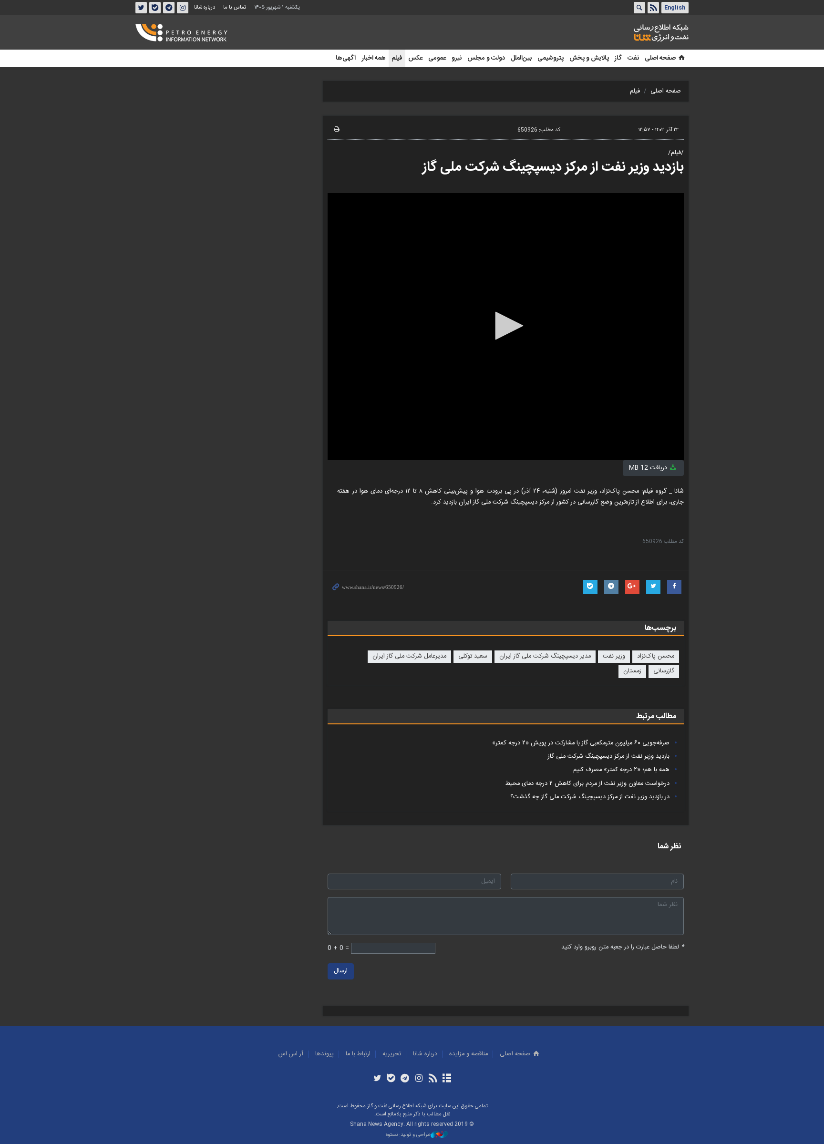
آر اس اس (290, 1054)
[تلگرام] (405, 1079)
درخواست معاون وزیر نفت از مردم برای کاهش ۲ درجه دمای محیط (587, 783)
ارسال (341, 971)
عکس (415, 58)
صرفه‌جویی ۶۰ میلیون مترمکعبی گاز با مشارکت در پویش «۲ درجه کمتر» (581, 743)
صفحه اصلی (660, 58)
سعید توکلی (472, 656)
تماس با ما (234, 7)
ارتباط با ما (358, 1054)
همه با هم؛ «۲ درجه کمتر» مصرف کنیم (621, 769)
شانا (628, 33)
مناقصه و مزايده (468, 1054)
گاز (618, 58)
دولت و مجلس (486, 58)
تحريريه (391, 1054)
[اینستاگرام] (419, 1079)
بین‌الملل (521, 58)
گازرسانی (663, 671)
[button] (506, 326)
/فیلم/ (676, 153)
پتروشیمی (550, 58)
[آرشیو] (447, 1079)
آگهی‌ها (346, 58)
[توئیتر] (377, 1079)
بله (155, 7)
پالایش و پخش (589, 58)
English (674, 7)
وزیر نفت (614, 656)
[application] (506, 326)
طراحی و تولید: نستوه (408, 1135)
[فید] (433, 1079)
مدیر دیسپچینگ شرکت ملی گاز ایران (545, 656)
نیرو (457, 58)
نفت (633, 58)
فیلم (396, 58)
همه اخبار (374, 58)
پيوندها (324, 1054)
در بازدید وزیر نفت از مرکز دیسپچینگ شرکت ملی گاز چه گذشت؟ (590, 797)
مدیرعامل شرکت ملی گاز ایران (409, 656)
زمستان (632, 671)
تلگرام (169, 7)
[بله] (391, 1079)
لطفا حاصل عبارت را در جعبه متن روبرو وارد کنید (622, 947)
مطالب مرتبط (656, 716)
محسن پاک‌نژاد (655, 656)
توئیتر (141, 7)
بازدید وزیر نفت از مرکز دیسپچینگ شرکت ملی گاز (553, 167)
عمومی (437, 58)
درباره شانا (204, 7)
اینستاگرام (182, 7)
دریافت (649, 468)
